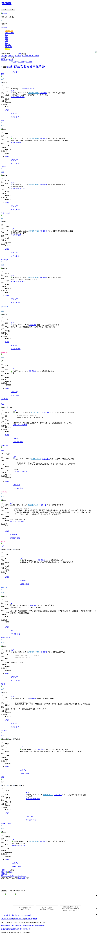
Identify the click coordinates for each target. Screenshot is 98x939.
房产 (6, 35)
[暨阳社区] (6, 3)
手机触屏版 (28, 919)
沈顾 (2, 777)
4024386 (3, 167)
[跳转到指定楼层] (28, 88)
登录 (19, 878)
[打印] (13, 62)
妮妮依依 (4, 352)
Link (11, 876)
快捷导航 (4, 27)
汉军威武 (4, 730)
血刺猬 (3, 684)
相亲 (6, 43)
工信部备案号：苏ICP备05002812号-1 (13, 925)
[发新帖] (10, 60)
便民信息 (8, 45)
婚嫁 (6, 39)
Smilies (23, 876)
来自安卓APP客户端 (17, 97)
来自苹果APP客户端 (18, 845)
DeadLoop (4, 492)
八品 (2, 546)
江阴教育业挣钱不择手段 (30, 56)
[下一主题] (28, 62)
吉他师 (9, 67)
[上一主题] (20, 62)
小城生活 (18, 56)
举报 (18, 117)
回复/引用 (14, 113)
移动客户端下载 (19, 919)
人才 (6, 41)
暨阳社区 (9, 33)
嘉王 (2, 74)
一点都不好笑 (5, 637)
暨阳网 (9, 31)
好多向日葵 (4, 399)
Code (19, 876)
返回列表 (4, 60)
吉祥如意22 (4, 260)
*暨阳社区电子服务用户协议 (35, 925)
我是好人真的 (5, 213)
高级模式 (4, 874)
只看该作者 (43, 93)
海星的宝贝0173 (6, 823)
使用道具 (14, 117)
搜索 (20, 53)
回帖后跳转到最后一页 (17, 890)
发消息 (7, 110)
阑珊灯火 (4, 587)
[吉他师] (1, 67)
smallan (3, 541)
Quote (15, 876)
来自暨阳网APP (33, 93)
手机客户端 (8, 47)
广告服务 (4, 919)
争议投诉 (10, 919)
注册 (23, 878)
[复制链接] (15, 72)
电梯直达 (14, 88)
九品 (2, 404)
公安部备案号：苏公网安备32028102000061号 (16, 915)
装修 (6, 37)
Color (4, 876)
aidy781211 (4, 306)
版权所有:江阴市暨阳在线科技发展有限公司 (15, 929)
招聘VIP (7, 49)
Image (8, 876)
